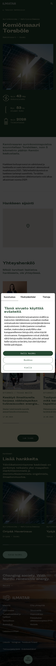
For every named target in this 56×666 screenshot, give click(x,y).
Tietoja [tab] (46, 296)
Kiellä (28, 368)
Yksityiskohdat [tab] (28, 296)
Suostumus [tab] (9, 296)
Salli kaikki (28, 353)
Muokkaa (28, 360)
